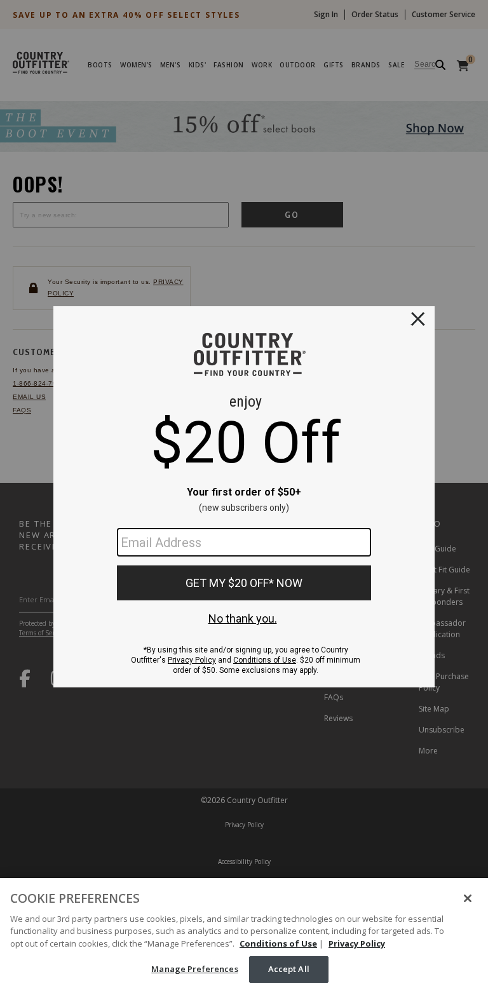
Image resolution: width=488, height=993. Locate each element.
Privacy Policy (357, 943)
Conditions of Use (278, 943)
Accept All (288, 969)
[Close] (468, 898)
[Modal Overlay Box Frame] (244, 496)
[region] (244, 935)
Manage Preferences (194, 969)
